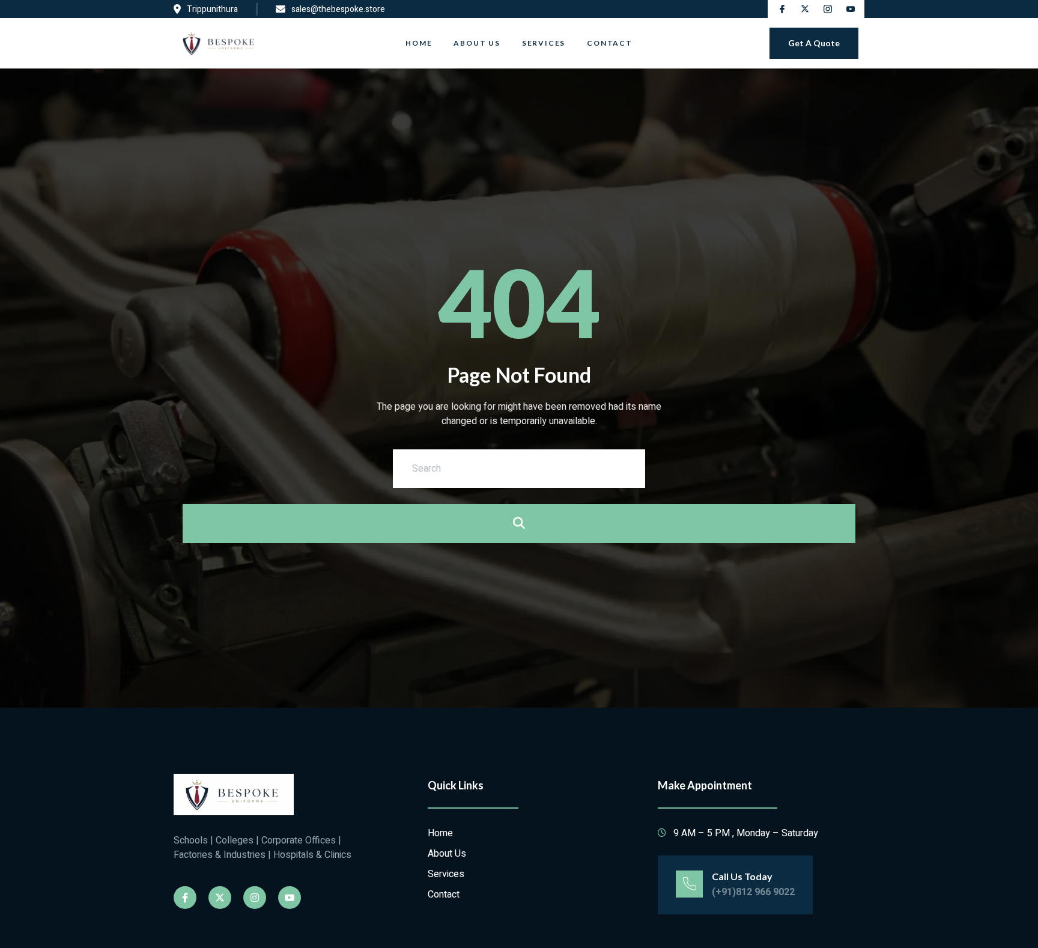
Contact (610, 42)
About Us (477, 42)
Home (418, 42)
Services (543, 42)
